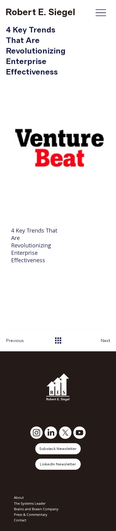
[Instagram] (36, 432)
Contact (20, 520)
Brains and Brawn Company (36, 509)
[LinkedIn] (51, 432)
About (19, 497)
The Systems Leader (29, 503)
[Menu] (101, 12)
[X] (65, 432)
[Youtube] (79, 432)
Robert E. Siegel (40, 12)
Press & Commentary (30, 514)
